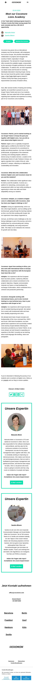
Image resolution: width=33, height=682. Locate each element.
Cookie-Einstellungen (16, 663)
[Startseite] (16, 2)
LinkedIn (5, 380)
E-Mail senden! (16, 482)
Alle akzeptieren (26, 678)
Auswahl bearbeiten (6, 678)
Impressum (11, 661)
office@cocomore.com (16, 592)
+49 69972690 (16, 601)
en (27, 2)
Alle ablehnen (16, 678)
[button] (11, 395)
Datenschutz (21, 661)
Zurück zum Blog (6, 2)
